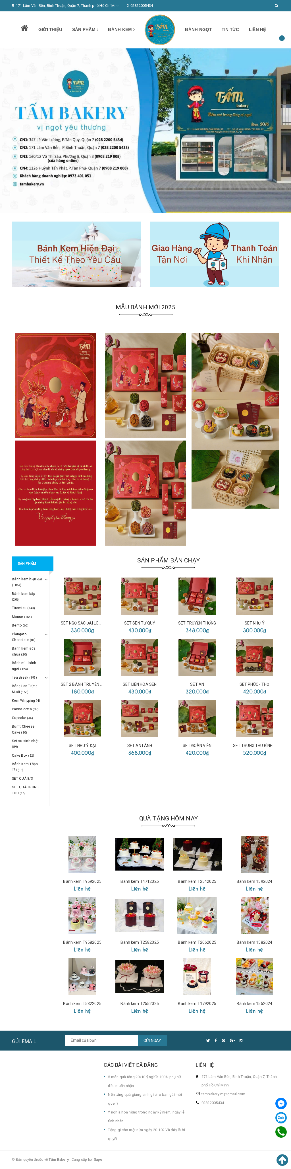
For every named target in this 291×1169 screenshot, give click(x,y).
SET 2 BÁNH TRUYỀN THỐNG (87, 684)
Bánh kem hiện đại (27, 582)
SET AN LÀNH (139, 745)
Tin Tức (230, 29)
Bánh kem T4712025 (139, 881)
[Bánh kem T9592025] (82, 854)
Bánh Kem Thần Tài (25, 767)
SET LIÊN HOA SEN (140, 684)
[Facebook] (281, 1103)
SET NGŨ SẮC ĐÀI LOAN (82, 623)
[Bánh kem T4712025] (139, 854)
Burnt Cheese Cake (23, 729)
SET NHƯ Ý (255, 623)
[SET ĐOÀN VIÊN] (197, 718)
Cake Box (23, 756)
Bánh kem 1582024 (254, 942)
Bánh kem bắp (23, 596)
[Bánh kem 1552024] (254, 976)
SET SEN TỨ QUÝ (139, 623)
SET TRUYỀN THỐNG (197, 623)
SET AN (197, 684)
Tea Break (24, 677)
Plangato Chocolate (24, 637)
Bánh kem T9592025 (82, 881)
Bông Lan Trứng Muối (25, 689)
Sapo (98, 1160)
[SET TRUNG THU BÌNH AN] (254, 718)
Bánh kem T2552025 (139, 1003)
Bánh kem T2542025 (197, 881)
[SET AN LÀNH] (139, 718)
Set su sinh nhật (25, 744)
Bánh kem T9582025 (82, 942)
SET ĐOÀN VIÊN (197, 745)
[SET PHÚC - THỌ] (254, 657)
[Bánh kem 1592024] (254, 854)
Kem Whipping (26, 701)
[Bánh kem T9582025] (82, 915)
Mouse (22, 617)
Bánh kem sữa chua (24, 651)
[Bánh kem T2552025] (139, 976)
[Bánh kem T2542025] (197, 854)
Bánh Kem (120, 29)
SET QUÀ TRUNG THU (25, 790)
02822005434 (141, 5)
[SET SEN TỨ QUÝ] (139, 596)
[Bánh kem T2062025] (197, 915)
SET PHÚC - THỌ (255, 684)
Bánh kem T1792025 (197, 1003)
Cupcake (22, 718)
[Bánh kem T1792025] (197, 976)
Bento (20, 625)
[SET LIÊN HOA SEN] (139, 657)
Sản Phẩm (84, 29)
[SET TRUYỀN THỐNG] (197, 596)
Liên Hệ (257, 29)
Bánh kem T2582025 (139, 942)
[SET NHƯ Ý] (254, 596)
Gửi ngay (152, 1040)
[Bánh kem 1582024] (254, 915)
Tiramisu (23, 608)
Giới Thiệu (50, 29)
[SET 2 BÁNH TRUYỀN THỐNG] (82, 657)
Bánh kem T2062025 (197, 942)
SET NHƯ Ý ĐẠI (82, 745)
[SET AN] (197, 657)
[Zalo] (281, 1117)
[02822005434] (281, 1132)
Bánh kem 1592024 (254, 881)
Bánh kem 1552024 (254, 1003)
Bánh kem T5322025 (82, 1003)
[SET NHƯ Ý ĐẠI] (82, 718)
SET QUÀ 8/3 (22, 779)
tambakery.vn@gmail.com (223, 1094)
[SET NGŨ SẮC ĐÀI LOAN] (82, 596)
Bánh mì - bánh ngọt (24, 666)
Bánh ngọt (198, 29)
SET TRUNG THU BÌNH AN (256, 745)
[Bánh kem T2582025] (139, 915)
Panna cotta (25, 709)
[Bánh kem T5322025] (82, 976)
